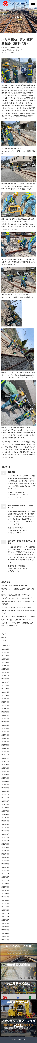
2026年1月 (5, 672)
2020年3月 (5, 903)
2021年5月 (5, 857)
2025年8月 (5, 689)
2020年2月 (5, 907)
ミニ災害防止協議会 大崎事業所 (12, 616)
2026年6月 (5, 656)
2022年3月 (5, 824)
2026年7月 (5, 652)
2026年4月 (5, 662)
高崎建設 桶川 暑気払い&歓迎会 (13, 589)
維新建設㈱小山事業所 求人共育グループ (21, 506)
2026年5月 (5, 659)
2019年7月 (5, 930)
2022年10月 (5, 801)
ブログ (12, 53)
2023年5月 (5, 778)
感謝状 (3, 637)
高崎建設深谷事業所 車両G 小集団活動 (15, 610)
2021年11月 (5, 837)
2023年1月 (5, 791)
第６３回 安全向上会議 (9, 585)
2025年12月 (5, 675)
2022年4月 (5, 821)
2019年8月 (5, 926)
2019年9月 (5, 923)
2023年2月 (5, 788)
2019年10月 (5, 920)
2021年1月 (5, 870)
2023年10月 (5, 761)
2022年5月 (5, 817)
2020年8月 (5, 887)
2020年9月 (5, 883)
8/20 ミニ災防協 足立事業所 (11, 620)
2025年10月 (5, 682)
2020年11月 (5, 877)
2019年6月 (5, 933)
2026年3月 (5, 665)
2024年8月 (5, 728)
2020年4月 (5, 900)
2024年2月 (5, 748)
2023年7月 (5, 771)
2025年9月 (5, 685)
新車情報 (11, 472)
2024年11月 (5, 718)
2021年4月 (5, 860)
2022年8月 (5, 807)
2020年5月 (5, 897)
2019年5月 (5, 936)
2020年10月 (5, 880)
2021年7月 (5, 850)
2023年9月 (5, 765)
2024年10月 (5, 722)
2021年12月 (5, 834)
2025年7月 (5, 692)
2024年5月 (5, 738)
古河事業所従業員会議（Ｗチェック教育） (21, 542)
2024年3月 (5, 745)
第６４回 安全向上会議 (11, 598)
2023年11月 (5, 758)
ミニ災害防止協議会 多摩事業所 (12, 607)
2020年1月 (5, 910)
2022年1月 (5, 831)
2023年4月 (5, 781)
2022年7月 (5, 811)
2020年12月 (5, 874)
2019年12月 (5, 913)
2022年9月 (5, 804)
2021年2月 (5, 867)
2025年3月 (5, 705)
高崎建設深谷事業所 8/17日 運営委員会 (15, 601)
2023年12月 (5, 755)
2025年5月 (5, 698)
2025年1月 (5, 712)
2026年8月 (5, 649)
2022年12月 (5, 794)
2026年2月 (5, 669)
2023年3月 (5, 784)
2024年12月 (5, 715)
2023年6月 (5, 774)
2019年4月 (5, 940)
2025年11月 (5, 679)
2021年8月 (5, 847)
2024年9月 (5, 725)
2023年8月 (5, 768)
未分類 (3, 640)
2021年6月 (5, 854)
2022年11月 (5, 798)
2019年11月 (5, 917)
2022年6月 (5, 814)
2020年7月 (5, 890)
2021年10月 (5, 840)
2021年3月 (5, 864)
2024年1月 (5, 751)
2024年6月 (5, 735)
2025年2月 (5, 708)
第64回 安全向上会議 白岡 (11, 595)
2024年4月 (5, 741)
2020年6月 (5, 893)
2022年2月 (5, 827)
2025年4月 (5, 702)
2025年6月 (5, 695)
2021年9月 (5, 844)
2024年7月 (5, 732)
